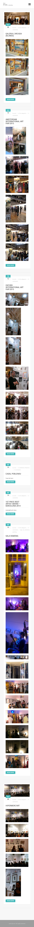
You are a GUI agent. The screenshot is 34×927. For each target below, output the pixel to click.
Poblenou (27, 467)
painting (15, 532)
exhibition (21, 467)
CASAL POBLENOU (13, 474)
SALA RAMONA (12, 536)
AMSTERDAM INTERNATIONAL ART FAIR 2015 (14, 121)
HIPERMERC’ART (13, 806)
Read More (10, 99)
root (15, 27)
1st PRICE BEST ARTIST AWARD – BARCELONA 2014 (13, 504)
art (23, 530)
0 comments (17, 469)
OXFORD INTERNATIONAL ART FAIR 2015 (14, 287)
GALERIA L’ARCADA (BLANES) (14, 35)
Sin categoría (22, 27)
